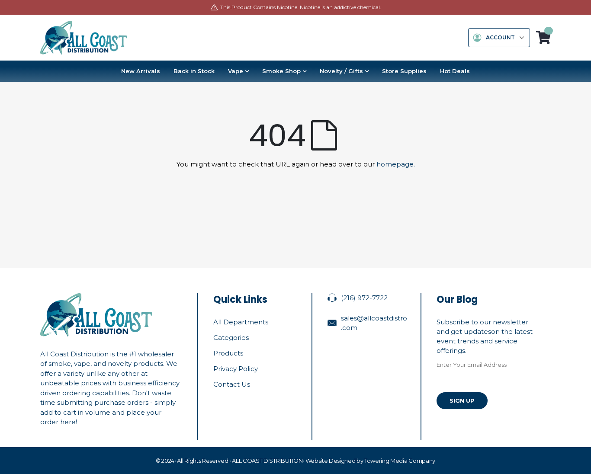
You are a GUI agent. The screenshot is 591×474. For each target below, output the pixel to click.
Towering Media (385, 460)
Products (228, 353)
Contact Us (231, 384)
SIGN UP (462, 400)
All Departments (240, 322)
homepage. (395, 164)
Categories (231, 337)
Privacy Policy (235, 369)
